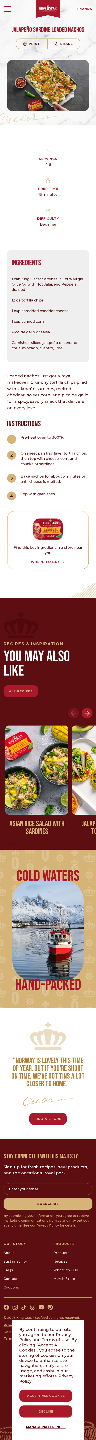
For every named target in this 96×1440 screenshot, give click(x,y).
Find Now (84, 9)
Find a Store (48, 1119)
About (9, 1253)
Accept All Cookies (46, 1396)
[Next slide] (87, 713)
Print (34, 44)
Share (66, 44)
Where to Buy (65, 1270)
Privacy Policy (47, 1225)
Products (64, 1243)
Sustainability (15, 1261)
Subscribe (48, 1204)
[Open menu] (7, 9)
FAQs (8, 1270)
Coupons (11, 1287)
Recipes (60, 1261)
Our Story (15, 1243)
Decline (46, 1411)
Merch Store (64, 1279)
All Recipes (21, 691)
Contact (11, 1279)
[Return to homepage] (48, 9)
